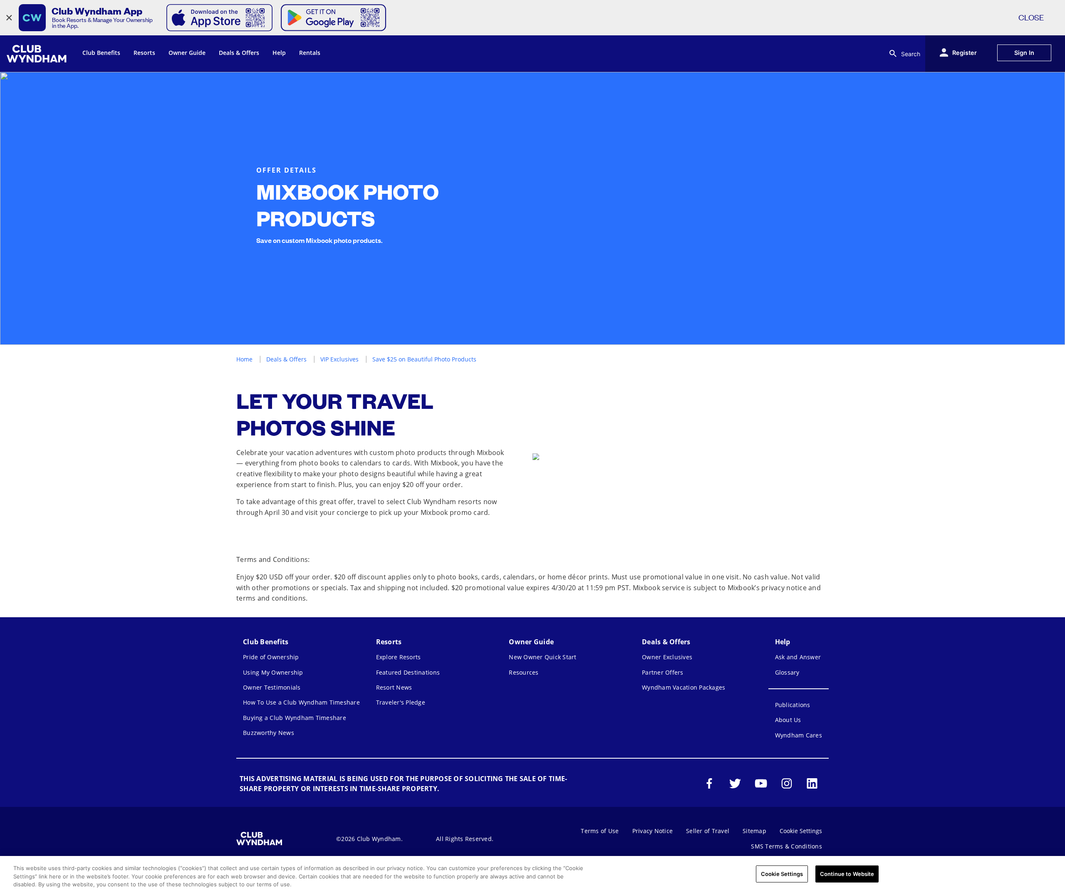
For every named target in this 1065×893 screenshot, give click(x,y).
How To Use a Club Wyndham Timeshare (301, 702)
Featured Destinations (408, 672)
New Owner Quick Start (542, 657)
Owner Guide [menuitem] (187, 53)
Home (244, 359)
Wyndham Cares (798, 735)
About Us (788, 720)
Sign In (1024, 52)
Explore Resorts (398, 657)
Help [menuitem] (279, 53)
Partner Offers (663, 672)
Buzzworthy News (268, 733)
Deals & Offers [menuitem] (239, 53)
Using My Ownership (273, 672)
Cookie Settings (782, 873)
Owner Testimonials (272, 687)
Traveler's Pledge (400, 702)
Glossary (787, 672)
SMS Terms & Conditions (786, 846)
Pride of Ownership (271, 657)
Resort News (394, 687)
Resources (523, 672)
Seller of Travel (707, 831)
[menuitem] (38, 53)
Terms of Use (600, 831)
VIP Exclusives (339, 359)
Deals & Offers (286, 359)
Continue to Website (847, 873)
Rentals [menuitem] (309, 53)
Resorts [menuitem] (144, 53)
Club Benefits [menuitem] (101, 53)
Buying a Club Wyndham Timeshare (294, 718)
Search (910, 53)
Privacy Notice (652, 831)
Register (964, 52)
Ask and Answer (798, 657)
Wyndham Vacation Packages (683, 687)
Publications (792, 705)
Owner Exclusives (667, 657)
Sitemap (754, 831)
